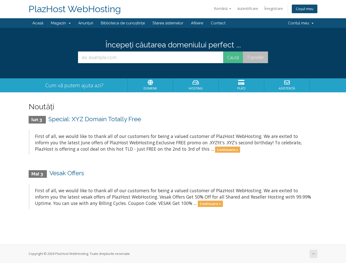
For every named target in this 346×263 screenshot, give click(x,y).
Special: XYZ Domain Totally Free (94, 119)
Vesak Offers (66, 173)
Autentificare (247, 8)
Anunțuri (85, 23)
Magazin (59, 23)
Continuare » (227, 149)
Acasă (37, 23)
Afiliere (197, 23)
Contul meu (299, 23)
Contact (218, 23)
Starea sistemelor (167, 23)
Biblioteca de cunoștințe (123, 23)
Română (221, 8)
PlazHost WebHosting (75, 9)
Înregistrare (273, 8)
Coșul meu (304, 8)
